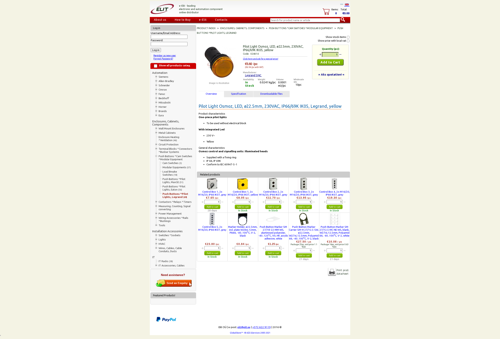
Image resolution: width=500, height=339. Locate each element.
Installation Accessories (167, 231)
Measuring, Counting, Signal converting (174, 208)
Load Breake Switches (169, 173)
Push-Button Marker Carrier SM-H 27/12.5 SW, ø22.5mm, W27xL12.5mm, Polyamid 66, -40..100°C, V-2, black (304, 232)
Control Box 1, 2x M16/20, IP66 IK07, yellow (243, 193)
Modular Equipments (176, 167)
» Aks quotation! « (331, 74)
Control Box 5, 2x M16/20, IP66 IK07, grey (212, 228)
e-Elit (203, 19)
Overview (211, 93)
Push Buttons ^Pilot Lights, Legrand (175, 195)
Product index (206, 28)
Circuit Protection (169, 144)
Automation (159, 72)
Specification (238, 93)
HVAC (162, 243)
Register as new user (165, 55)
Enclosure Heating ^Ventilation (169, 139)
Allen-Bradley (166, 81)
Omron (163, 89)
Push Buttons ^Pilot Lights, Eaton (173, 188)
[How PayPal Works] (166, 320)
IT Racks (166, 261)
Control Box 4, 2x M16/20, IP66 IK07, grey (334, 193)
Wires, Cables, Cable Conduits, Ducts (170, 250)
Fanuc (162, 94)
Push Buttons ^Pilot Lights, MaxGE (173, 181)
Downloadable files (271, 93)
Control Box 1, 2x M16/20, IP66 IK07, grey (212, 193)
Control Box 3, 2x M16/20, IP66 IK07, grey (304, 193)
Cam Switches (172, 163)
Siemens (163, 76)
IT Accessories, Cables (172, 265)
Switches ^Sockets (169, 235)
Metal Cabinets (167, 132)
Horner (163, 106)
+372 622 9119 (261, 327)
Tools (162, 225)
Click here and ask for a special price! (260, 59)
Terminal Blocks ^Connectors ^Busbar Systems (175, 150)
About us (160, 19)
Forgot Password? (163, 58)
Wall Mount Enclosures (172, 128)
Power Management (170, 213)
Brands (163, 111)
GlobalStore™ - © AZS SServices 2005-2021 (250, 333)
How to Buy (183, 19)
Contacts (221, 19)
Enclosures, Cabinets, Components (165, 123)
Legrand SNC (253, 75)
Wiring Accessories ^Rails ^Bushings (173, 219)
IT (153, 257)
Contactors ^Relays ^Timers (175, 201)
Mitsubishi (165, 102)
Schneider (164, 85)
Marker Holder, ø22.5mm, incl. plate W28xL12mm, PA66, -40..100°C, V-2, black (242, 231)
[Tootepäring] (174, 286)
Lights (162, 239)
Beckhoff (164, 98)
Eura (161, 115)
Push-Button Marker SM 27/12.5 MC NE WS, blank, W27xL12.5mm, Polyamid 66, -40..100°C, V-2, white (334, 231)
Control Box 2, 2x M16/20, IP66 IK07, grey (273, 193)
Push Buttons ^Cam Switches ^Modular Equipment (175, 158)
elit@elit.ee (244, 327)
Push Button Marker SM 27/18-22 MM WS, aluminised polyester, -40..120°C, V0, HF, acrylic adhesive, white (273, 232)
